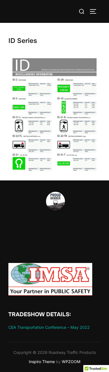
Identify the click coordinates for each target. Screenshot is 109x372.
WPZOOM (71, 361)
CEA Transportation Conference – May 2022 (49, 327)
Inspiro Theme (42, 361)
